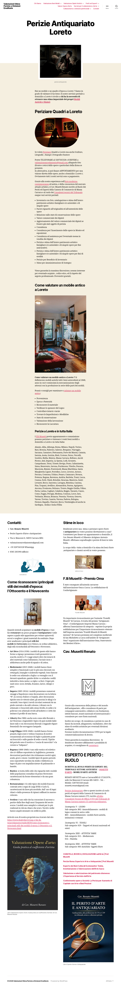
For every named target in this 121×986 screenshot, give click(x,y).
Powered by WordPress (59, 981)
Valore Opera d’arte (65, 6)
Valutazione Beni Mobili (51, 3)
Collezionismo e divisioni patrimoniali (76, 9)
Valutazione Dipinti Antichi (73, 3)
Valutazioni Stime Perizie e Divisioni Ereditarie (12, 6)
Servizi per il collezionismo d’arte (85, 6)
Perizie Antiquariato (74, 791)
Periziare (47, 152)
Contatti (96, 9)
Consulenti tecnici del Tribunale (68, 192)
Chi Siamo (37, 3)
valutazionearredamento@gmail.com (51, 163)
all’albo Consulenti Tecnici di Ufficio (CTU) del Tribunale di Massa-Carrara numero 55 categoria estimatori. (87, 799)
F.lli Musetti (41, 436)
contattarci (93, 745)
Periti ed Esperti (91, 3)
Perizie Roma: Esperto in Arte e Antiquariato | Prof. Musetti (88, 861)
